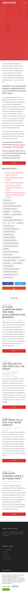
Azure (5, 554)
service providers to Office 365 (15, 118)
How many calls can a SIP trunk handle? (12, 422)
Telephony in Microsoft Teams (10, 274)
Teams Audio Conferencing (10, 260)
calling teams (7, 211)
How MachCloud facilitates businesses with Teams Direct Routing (14, 187)
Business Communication (9, 372)
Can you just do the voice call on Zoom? (13, 366)
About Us (6, 551)
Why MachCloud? (7, 549)
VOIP (12, 375)
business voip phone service (10, 208)
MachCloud (20, 136)
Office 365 (6, 249)
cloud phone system (16, 214)
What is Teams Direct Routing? (14, 182)
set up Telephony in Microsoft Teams (12, 257)
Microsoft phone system (9, 231)
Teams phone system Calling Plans (11, 269)
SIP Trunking (9, 428)
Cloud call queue (17, 211)
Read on (14, 350)
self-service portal (8, 254)
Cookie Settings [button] (6, 586)
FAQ (4, 320)
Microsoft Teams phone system (11, 246)
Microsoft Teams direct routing (10, 243)
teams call (21, 260)
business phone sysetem (9, 203)
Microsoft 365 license (8, 226)
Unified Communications (9, 374)
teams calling (7, 263)
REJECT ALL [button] (15, 586)
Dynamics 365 (7, 556)
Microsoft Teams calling (9, 237)
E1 (4, 223)
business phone (7, 200)
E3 (8, 223)
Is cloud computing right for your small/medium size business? (13, 312)
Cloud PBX (6, 214)
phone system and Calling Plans (11, 251)
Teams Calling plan (17, 263)
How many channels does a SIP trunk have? (12, 476)
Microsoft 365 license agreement (11, 228)
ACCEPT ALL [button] (6, 589)
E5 (13, 223)
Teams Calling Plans (8, 266)
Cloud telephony (7, 217)
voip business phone (8, 277)
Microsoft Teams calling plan (10, 240)
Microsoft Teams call (8, 234)
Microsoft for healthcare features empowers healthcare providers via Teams (15, 195)
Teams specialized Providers (10, 271)
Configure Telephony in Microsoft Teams (13, 220)
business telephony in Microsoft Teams (12, 206)
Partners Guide (7, 558)
